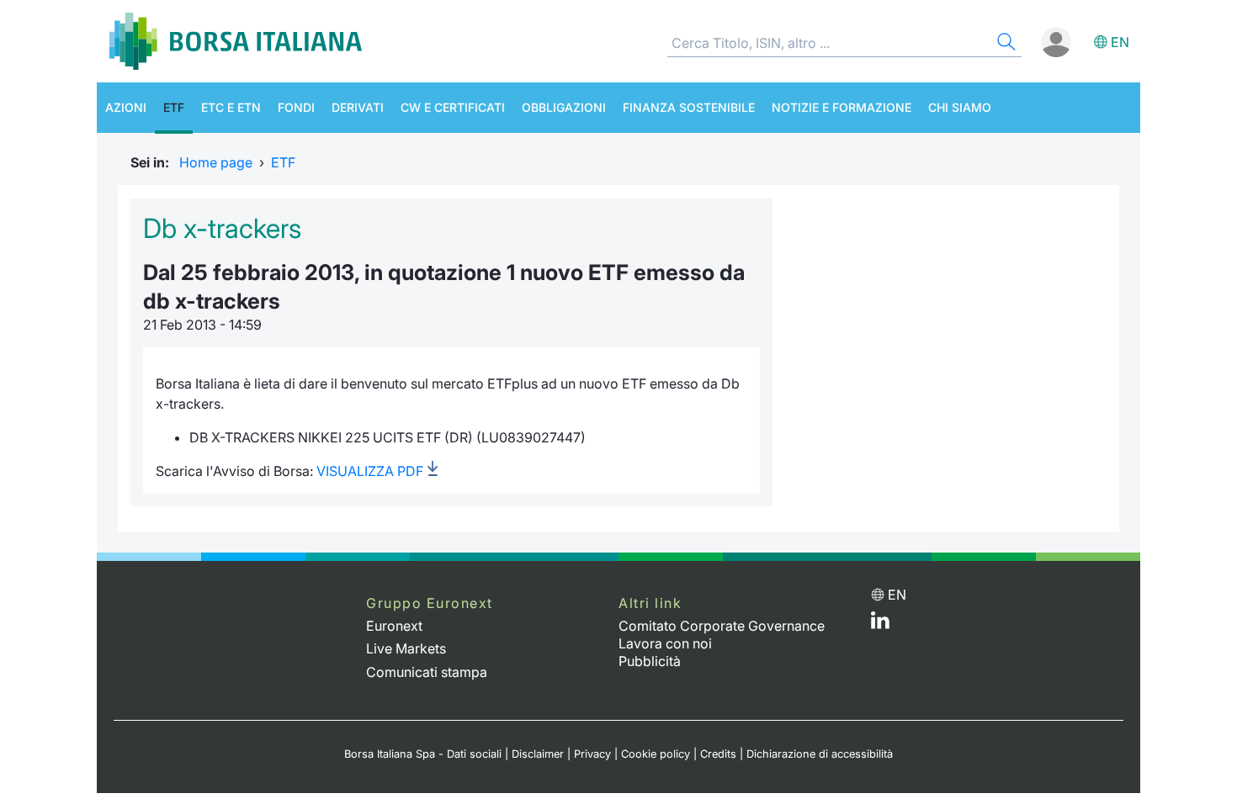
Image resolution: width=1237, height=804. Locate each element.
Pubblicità (649, 661)
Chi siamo (959, 107)
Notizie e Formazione (841, 107)
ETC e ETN (231, 107)
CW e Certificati (453, 107)
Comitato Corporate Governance (721, 625)
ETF (173, 107)
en (1120, 42)
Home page (215, 162)
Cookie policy (655, 754)
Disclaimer (538, 754)
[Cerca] (1005, 44)
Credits (718, 754)
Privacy (592, 754)
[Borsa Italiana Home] (235, 41)
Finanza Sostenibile (689, 107)
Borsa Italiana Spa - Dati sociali (423, 754)
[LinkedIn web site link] (880, 624)
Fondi (296, 107)
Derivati (358, 107)
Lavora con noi (665, 643)
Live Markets (406, 648)
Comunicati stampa (426, 672)
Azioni (125, 107)
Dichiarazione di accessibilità (819, 754)
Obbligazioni (564, 107)
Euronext (394, 625)
